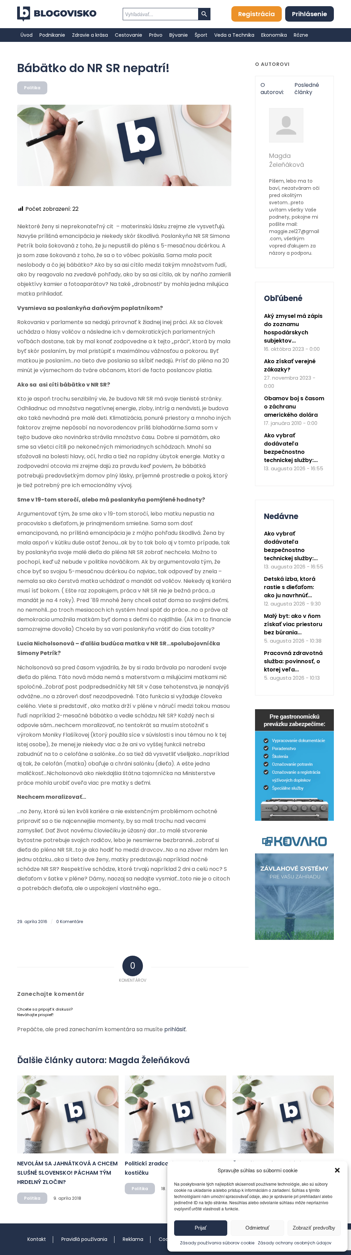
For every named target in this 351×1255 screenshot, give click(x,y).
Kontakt (36, 1239)
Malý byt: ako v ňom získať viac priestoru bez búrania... (293, 624)
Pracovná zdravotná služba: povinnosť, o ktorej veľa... (293, 661)
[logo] (56, 14)
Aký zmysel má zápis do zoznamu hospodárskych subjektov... (293, 328)
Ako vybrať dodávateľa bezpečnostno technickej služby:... (291, 447)
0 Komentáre (69, 921)
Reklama (133, 1239)
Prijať (201, 1228)
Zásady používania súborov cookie (217, 1243)
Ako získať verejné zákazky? (290, 365)
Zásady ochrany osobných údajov (294, 1243)
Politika (32, 88)
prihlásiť (175, 1029)
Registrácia (256, 14)
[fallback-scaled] (124, 145)
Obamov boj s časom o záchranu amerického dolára (294, 406)
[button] (337, 1170)
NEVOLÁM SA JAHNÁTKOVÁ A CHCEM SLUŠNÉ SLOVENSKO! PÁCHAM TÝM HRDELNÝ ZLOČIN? (67, 1173)
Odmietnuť (257, 1228)
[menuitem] (26, 35)
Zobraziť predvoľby (314, 1228)
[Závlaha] (294, 938)
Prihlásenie (309, 14)
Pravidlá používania (84, 1239)
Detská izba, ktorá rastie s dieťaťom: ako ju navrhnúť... (289, 587)
